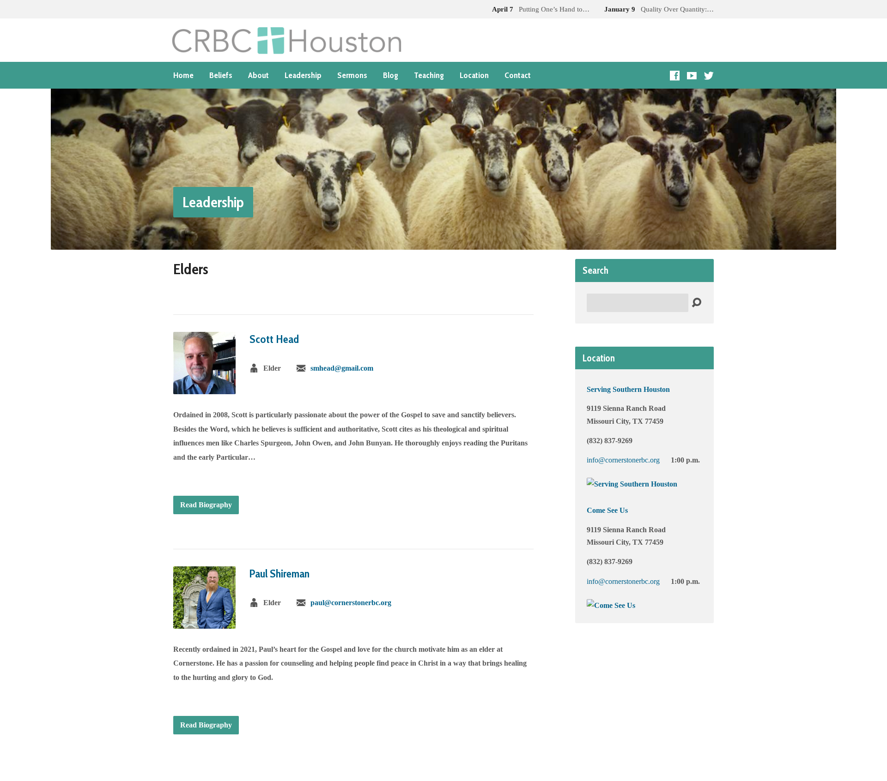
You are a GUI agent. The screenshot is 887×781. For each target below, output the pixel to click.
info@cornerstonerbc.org (623, 460)
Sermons (352, 75)
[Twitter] (709, 75)
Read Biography (206, 505)
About (258, 75)
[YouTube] (692, 75)
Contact (517, 75)
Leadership (303, 75)
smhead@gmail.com (341, 368)
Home (183, 75)
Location (474, 75)
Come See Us (607, 510)
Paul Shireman (279, 573)
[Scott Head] (204, 387)
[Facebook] (675, 75)
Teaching (429, 75)
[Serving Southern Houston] (632, 484)
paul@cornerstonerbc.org (350, 603)
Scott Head (274, 339)
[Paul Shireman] (204, 621)
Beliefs (220, 75)
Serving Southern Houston (628, 389)
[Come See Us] (611, 605)
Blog (390, 75)
